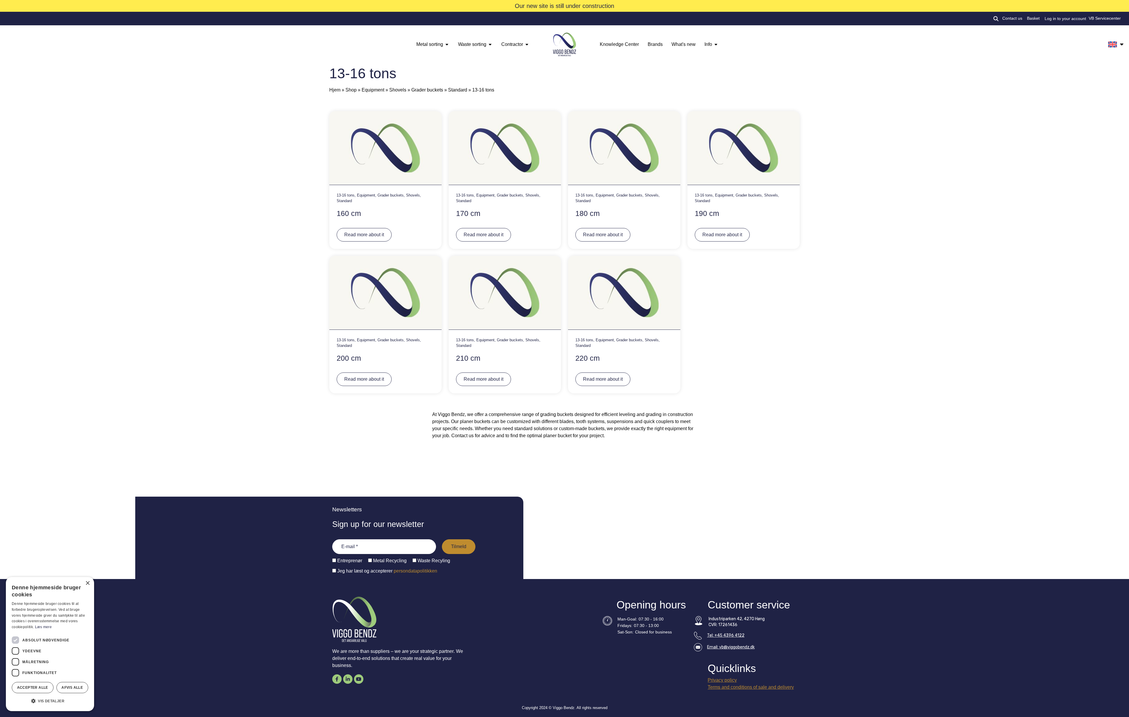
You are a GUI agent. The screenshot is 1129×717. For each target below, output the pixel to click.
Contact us (1012, 18)
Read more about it (364, 234)
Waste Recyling (433, 560)
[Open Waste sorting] (490, 44)
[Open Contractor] (527, 44)
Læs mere (43, 627)
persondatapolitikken (415, 570)
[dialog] (50, 644)
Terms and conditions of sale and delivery (751, 687)
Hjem (334, 89)
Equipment (373, 89)
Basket (1033, 18)
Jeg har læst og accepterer (386, 570)
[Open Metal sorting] (447, 44)
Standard (457, 89)
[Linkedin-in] (348, 679)
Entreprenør (349, 560)
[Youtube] (358, 679)
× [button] (87, 583)
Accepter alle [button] (32, 688)
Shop (351, 89)
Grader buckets (427, 89)
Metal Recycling (389, 560)
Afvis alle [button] (72, 688)
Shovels (397, 89)
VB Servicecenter (1105, 18)
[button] (50, 701)
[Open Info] (716, 44)
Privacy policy (722, 680)
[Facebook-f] (337, 679)
